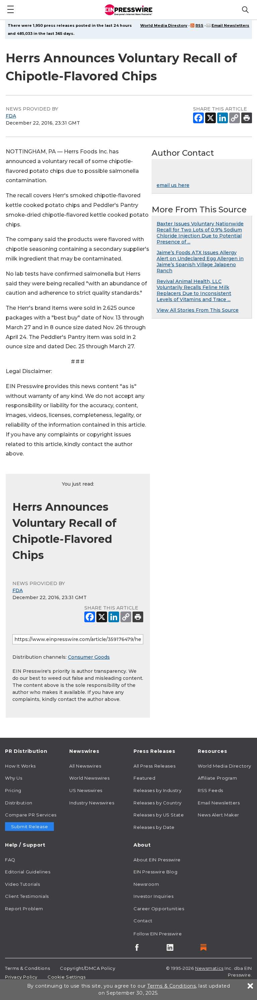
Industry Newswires (91, 802)
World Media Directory (163, 25)
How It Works (20, 766)
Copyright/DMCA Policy (87, 968)
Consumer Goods (89, 657)
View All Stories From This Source (198, 310)
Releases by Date (154, 827)
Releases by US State (159, 814)
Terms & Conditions (27, 968)
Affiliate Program (217, 778)
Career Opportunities (159, 908)
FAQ (10, 859)
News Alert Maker (218, 814)
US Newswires (85, 790)
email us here (173, 185)
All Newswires (85, 766)
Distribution (18, 802)
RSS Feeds (210, 790)
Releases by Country (158, 802)
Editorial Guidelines (27, 871)
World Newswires (89, 778)
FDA (11, 116)
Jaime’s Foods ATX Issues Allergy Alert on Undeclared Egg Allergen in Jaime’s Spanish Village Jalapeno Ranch (200, 261)
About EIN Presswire (157, 859)
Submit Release (29, 826)
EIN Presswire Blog (155, 871)
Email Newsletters (230, 25)
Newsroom (146, 884)
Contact (143, 920)
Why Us (13, 778)
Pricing (13, 790)
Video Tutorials (22, 884)
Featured (144, 778)
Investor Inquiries (153, 896)
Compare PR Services (31, 814)
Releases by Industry (157, 790)
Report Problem (24, 908)
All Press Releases (154, 766)
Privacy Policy (21, 977)
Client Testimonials (27, 896)
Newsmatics (209, 968)
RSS (199, 25)
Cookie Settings (66, 977)
